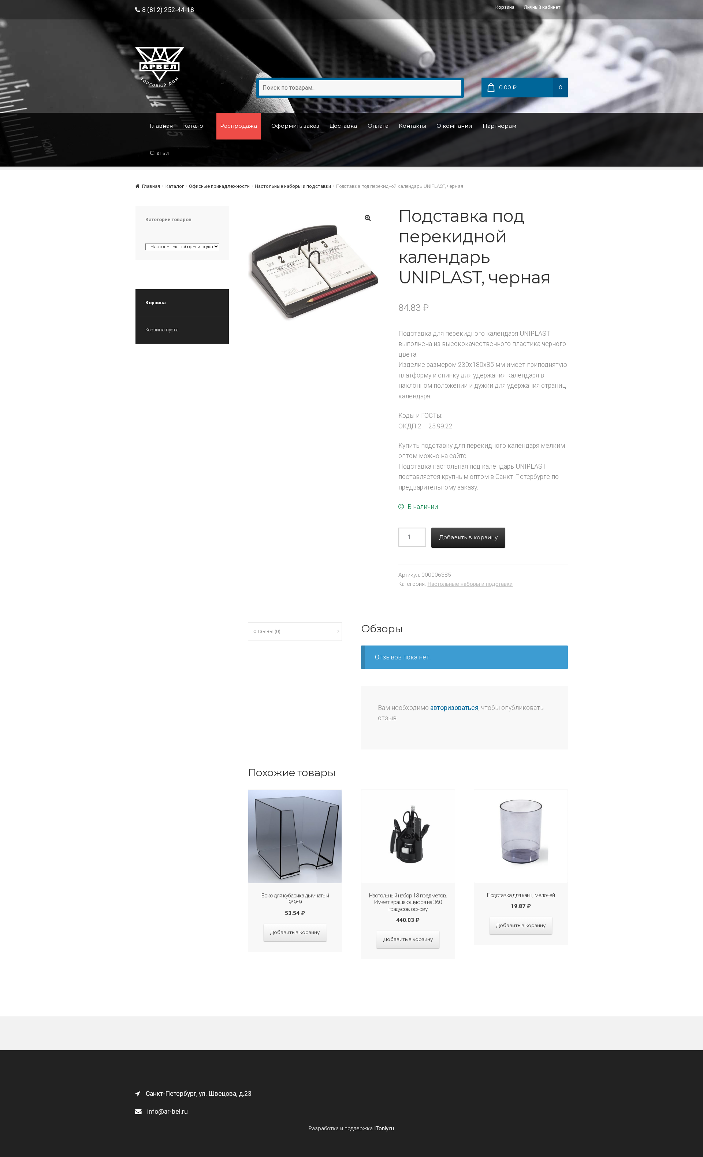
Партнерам (499, 125)
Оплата (378, 125)
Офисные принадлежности (219, 186)
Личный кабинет (542, 7)
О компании (454, 125)
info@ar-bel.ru (167, 1111)
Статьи (159, 152)
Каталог (194, 125)
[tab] (295, 632)
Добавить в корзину (468, 537)
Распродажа (238, 125)
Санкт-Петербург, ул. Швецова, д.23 (199, 1093)
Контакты (412, 125)
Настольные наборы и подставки (293, 186)
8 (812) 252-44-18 (168, 10)
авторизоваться (454, 707)
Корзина (504, 7)
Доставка (343, 125)
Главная (161, 125)
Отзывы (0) (266, 631)
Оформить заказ (295, 125)
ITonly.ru (384, 1128)
